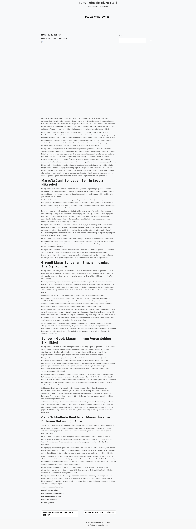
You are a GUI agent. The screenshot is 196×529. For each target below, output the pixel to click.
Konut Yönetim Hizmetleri (98, 2)
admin (65, 38)
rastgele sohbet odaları (50, 490)
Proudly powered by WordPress (98, 522)
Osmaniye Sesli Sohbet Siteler (99, 512)
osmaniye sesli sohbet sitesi (52, 487)
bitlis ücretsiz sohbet (49, 500)
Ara (120, 35)
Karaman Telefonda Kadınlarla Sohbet (58, 513)
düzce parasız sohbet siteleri (52, 493)
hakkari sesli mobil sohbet (51, 496)
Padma (92, 525)
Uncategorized (48, 503)
